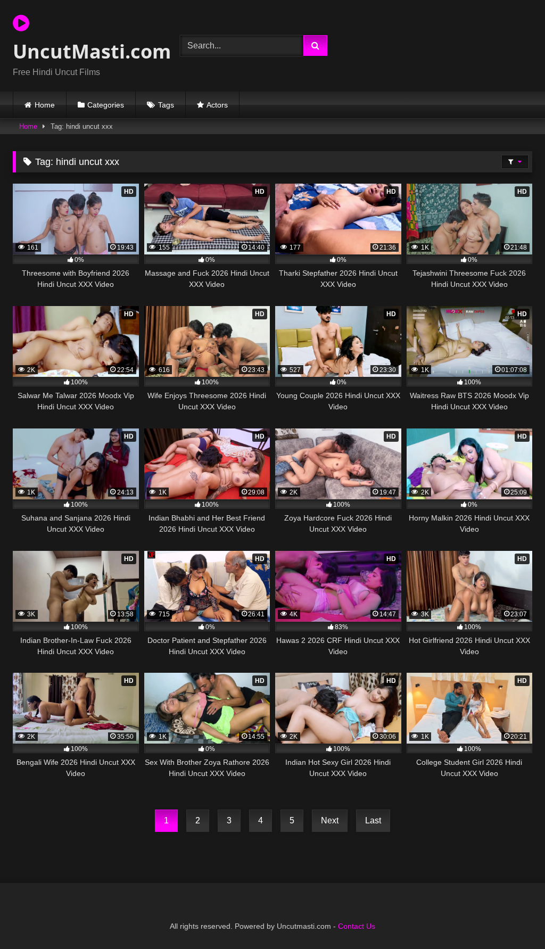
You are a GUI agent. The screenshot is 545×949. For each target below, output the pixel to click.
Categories (105, 105)
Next (329, 820)
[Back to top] (512, 917)
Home (45, 105)
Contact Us (356, 926)
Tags (166, 105)
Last (373, 820)
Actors (217, 105)
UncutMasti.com (84, 51)
